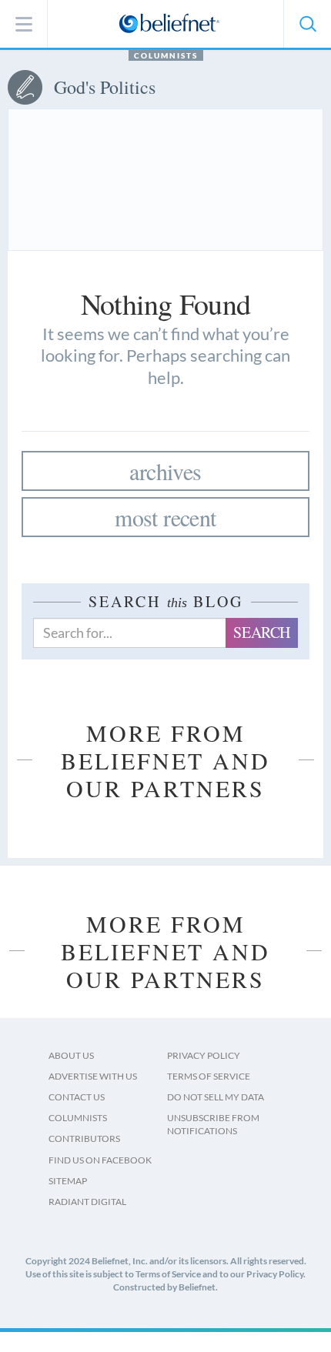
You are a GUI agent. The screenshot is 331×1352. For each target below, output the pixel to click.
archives (165, 471)
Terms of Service (208, 1076)
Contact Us (76, 1097)
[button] (307, 24)
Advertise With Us (92, 1076)
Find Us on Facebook (100, 1160)
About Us (71, 1055)
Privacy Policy (203, 1055)
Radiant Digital (87, 1201)
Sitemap (67, 1181)
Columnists (166, 55)
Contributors (84, 1138)
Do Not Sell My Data (215, 1097)
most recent (165, 517)
